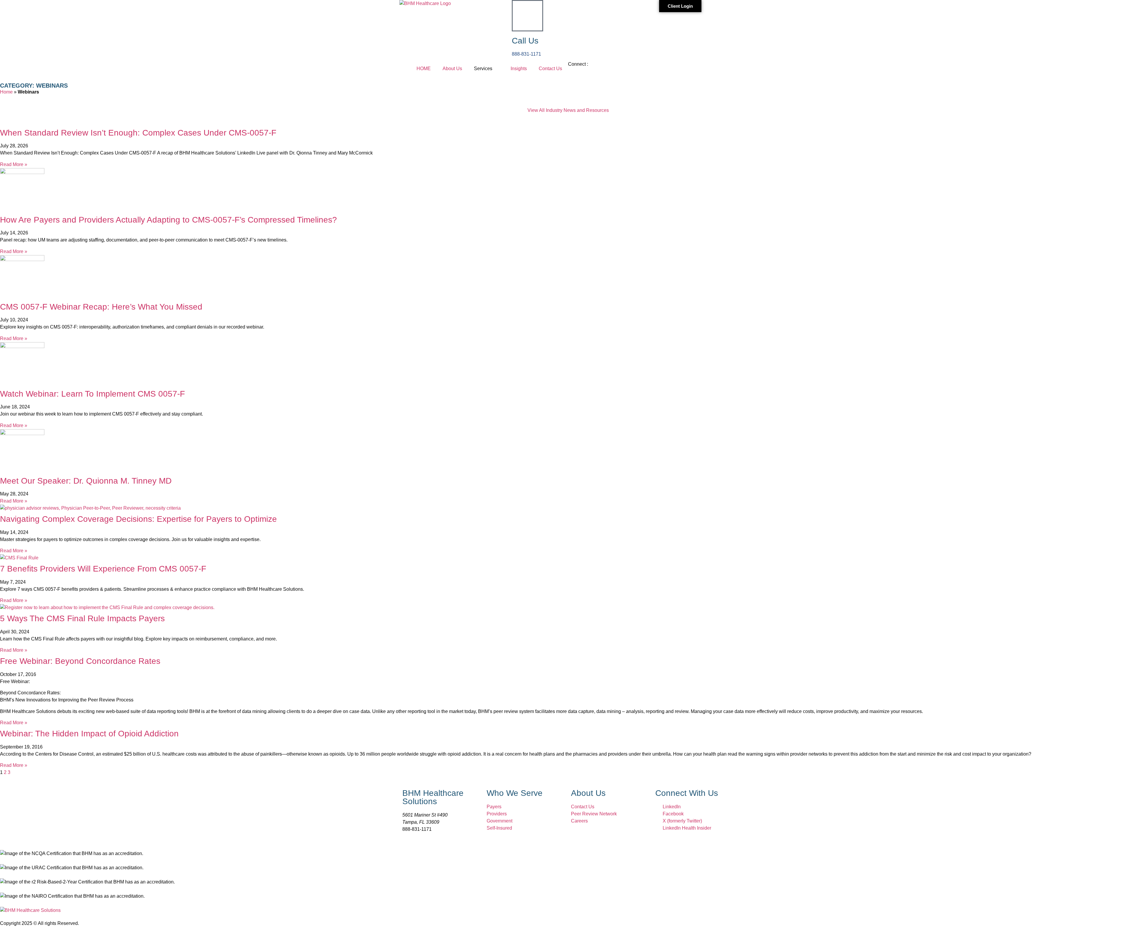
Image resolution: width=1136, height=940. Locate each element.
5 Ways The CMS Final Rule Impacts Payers (82, 618)
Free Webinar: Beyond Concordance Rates (80, 661)
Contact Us (550, 68)
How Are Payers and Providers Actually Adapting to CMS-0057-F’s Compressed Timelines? (168, 219)
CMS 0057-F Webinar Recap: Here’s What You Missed (101, 306)
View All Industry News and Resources (568, 110)
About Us (452, 68)
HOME (424, 68)
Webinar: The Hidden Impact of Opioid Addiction (89, 733)
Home (6, 91)
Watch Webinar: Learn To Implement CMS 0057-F (92, 393)
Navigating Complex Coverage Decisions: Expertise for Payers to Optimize (138, 519)
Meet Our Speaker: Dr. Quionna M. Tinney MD (86, 480)
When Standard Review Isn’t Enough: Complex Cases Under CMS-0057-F (138, 132)
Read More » (13, 164)
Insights (519, 68)
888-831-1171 (526, 54)
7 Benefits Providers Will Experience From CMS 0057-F (103, 568)
